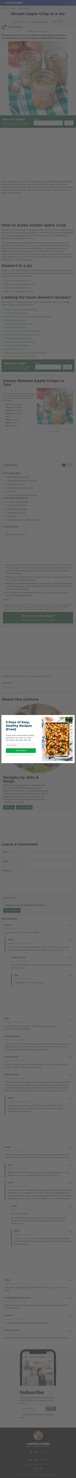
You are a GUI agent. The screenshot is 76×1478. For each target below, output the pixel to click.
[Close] (72, 718)
